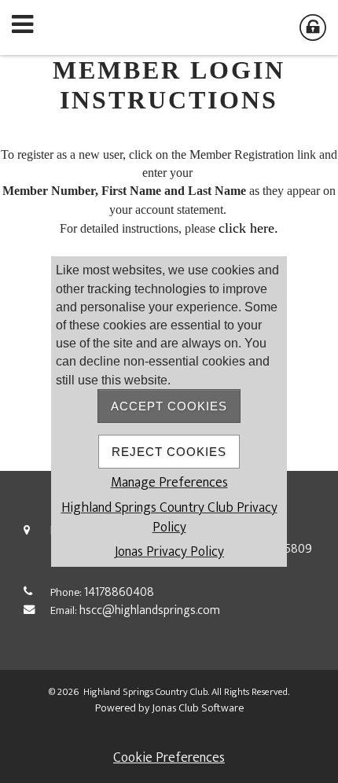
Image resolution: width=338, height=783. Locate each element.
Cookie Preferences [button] (169, 758)
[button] (27, 27)
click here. (248, 228)
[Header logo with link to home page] (169, 27)
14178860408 (119, 592)
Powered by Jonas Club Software (169, 708)
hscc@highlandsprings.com (149, 610)
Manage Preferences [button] (169, 482)
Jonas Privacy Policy (169, 551)
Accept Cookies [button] (169, 406)
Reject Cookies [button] (169, 451)
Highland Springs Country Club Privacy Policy (169, 517)
